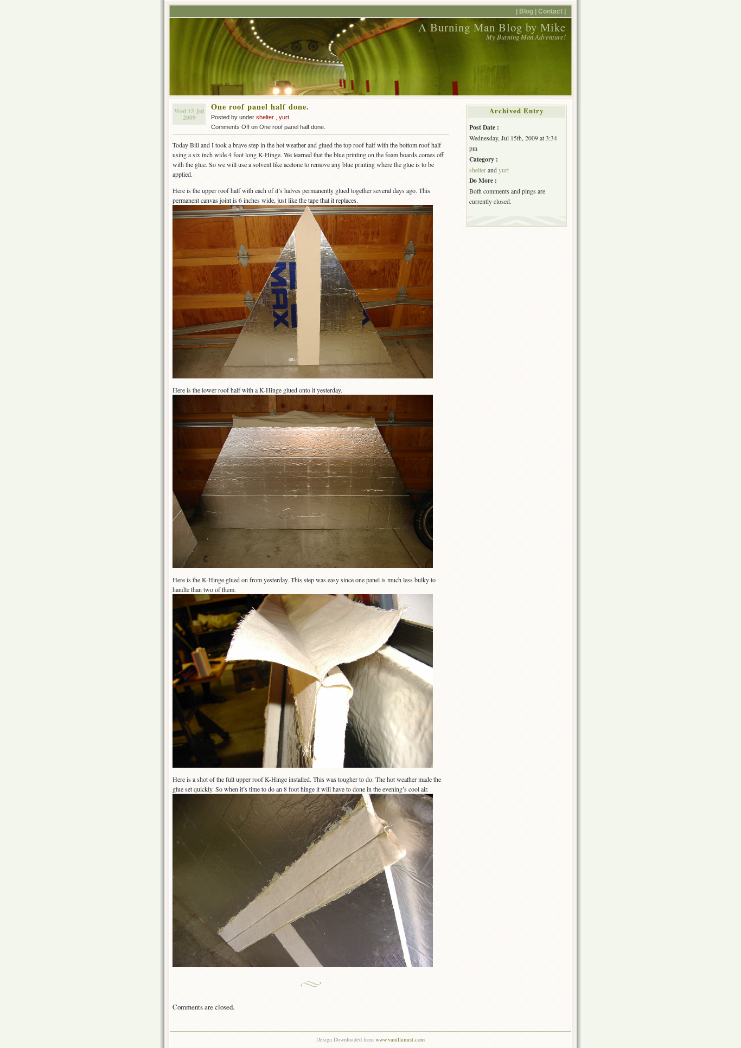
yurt (284, 117)
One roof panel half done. (260, 106)
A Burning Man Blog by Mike (492, 27)
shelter (265, 117)
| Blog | (526, 11)
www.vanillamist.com (400, 1039)
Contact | (552, 11)
